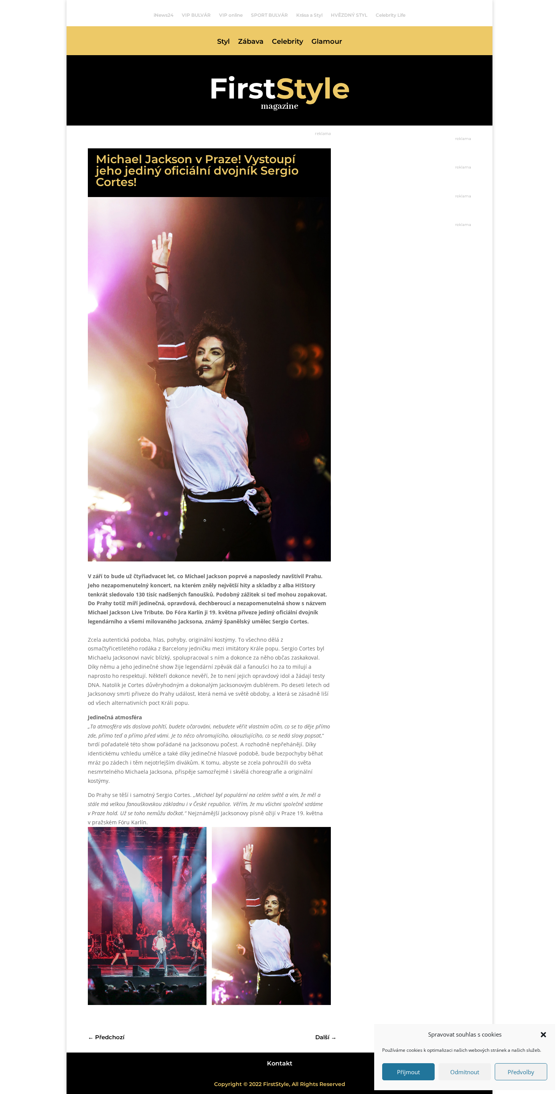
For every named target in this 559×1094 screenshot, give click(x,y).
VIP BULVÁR (196, 15)
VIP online (231, 15)
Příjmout (408, 1072)
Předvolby (521, 1072)
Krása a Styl (309, 15)
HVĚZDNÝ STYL (349, 15)
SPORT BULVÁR (269, 15)
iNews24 (163, 15)
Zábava (251, 42)
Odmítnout (464, 1072)
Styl (223, 42)
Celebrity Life (390, 15)
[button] (543, 1034)
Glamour (326, 42)
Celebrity (287, 42)
